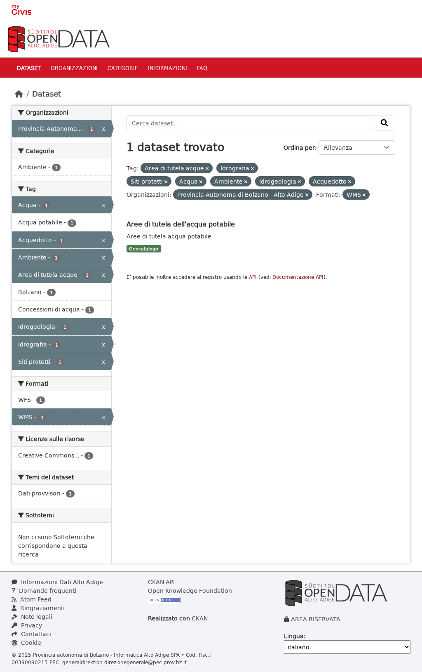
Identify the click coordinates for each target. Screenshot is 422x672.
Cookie (30, 642)
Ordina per (299, 147)
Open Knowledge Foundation (190, 590)
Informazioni (167, 68)
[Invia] (384, 123)
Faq (202, 68)
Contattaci (35, 634)
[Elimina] (207, 168)
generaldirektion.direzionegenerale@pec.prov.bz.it (124, 662)
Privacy (30, 625)
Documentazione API (298, 277)
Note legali (35, 616)
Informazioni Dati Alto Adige (61, 582)
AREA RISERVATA (315, 619)
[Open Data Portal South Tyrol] (58, 38)
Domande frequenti (46, 590)
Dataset (29, 68)
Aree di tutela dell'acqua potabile (181, 224)
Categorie (123, 68)
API (253, 277)
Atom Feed (35, 599)
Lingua (294, 636)
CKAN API (161, 582)
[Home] (19, 93)
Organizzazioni (74, 68)
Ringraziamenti (42, 608)
